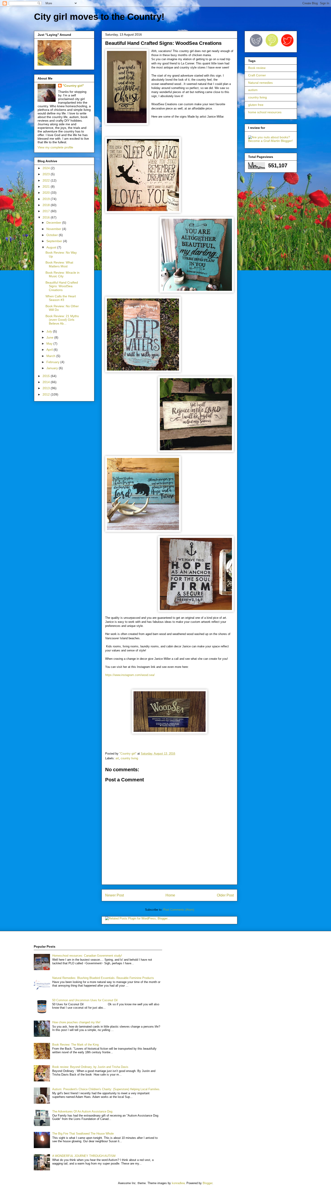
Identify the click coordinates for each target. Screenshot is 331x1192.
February (53, 362)
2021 (47, 186)
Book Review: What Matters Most (59, 264)
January (52, 368)
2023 (47, 174)
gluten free (255, 105)
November (54, 229)
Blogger (207, 1183)
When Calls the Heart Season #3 (60, 298)
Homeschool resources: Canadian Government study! (87, 955)
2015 (47, 376)
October (52, 235)
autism (253, 90)
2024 (47, 168)
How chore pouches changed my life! (76, 1022)
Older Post (225, 895)
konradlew (178, 1183)
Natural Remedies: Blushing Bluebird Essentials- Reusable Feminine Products (103, 978)
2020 (47, 192)
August (51, 247)
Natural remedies (260, 82)
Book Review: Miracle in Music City (62, 274)
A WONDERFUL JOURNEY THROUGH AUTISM (84, 1156)
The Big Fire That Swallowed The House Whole (83, 1133)
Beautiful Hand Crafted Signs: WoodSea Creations (61, 286)
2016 (47, 217)
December (54, 222)
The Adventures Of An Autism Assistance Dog (82, 1111)
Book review (256, 68)
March (51, 356)
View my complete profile (55, 147)
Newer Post (114, 895)
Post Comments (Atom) (178, 909)
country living (129, 758)
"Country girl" (73, 85)
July (49, 331)
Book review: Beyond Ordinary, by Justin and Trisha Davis (90, 1067)
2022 (47, 180)
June (50, 337)
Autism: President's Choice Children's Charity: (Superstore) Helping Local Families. (106, 1089)
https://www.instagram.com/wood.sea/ (130, 675)
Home (170, 895)
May (49, 343)
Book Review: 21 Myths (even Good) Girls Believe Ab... (62, 319)
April (50, 349)
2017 (47, 211)
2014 (47, 382)
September (54, 241)
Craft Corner (257, 75)
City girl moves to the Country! (99, 17)
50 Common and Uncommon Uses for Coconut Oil (85, 1000)
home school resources (264, 112)
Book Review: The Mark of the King (75, 1044)
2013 (47, 388)
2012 (47, 394)
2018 (47, 205)
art (117, 758)
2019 (47, 199)
